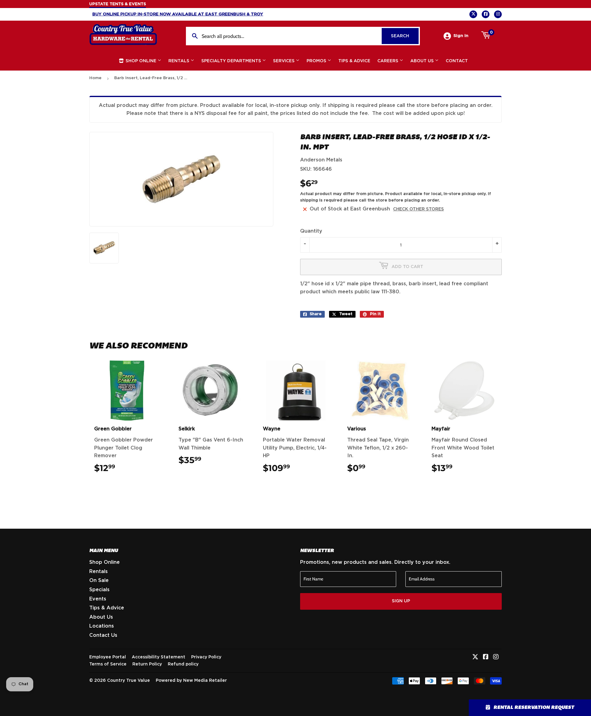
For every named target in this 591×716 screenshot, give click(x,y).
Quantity (311, 231)
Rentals (179, 61)
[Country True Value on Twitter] (475, 657)
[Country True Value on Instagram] (496, 657)
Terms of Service (108, 664)
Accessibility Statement (158, 657)
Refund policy (183, 664)
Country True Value (128, 680)
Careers (388, 61)
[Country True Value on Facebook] (485, 657)
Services (284, 61)
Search (405, 36)
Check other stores (418, 209)
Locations (101, 626)
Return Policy (147, 664)
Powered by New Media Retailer (191, 680)
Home (95, 78)
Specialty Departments (231, 61)
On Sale (99, 580)
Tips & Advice (354, 61)
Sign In (460, 36)
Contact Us (103, 635)
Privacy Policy (206, 657)
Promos (317, 61)
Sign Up (401, 601)
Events (97, 598)
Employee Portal (107, 657)
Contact (457, 61)
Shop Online (141, 61)
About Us (422, 61)
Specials (99, 589)
